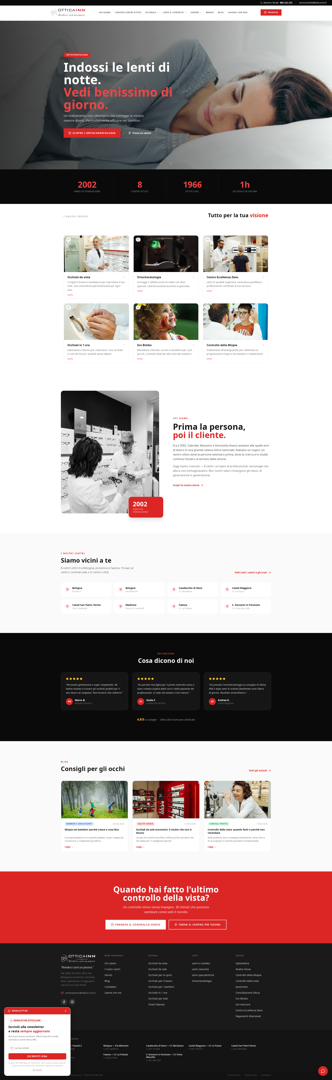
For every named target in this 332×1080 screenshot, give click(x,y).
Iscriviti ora (37, 1056)
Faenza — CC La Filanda (115, 1054)
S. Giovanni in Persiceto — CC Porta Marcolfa (164, 1055)
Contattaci (110, 986)
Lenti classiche (200, 969)
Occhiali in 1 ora (157, 992)
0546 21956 (111, 1057)
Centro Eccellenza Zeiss (249, 1010)
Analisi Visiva (243, 969)
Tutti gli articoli (258, 770)
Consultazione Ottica (248, 992)
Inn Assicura (243, 1004)
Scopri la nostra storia (186, 485)
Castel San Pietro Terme (243, 1045)
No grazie (37, 1069)
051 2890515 (112, 1049)
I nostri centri (112, 969)
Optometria (242, 963)
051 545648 (69, 1049)
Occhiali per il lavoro (160, 981)
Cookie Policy (251, 1075)
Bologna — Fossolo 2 (71, 1045)
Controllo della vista (247, 981)
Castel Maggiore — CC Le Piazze (205, 1045)
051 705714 (196, 1049)
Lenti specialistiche (203, 975)
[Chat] (323, 1071)
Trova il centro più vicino (199, 924)
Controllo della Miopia (248, 975)
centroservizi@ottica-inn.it (80, 992)
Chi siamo (105, 12)
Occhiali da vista (157, 963)
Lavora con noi (237, 12)
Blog (221, 12)
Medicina (65, 1054)
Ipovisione (242, 986)
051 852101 (69, 1057)
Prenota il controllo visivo (137, 924)
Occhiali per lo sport (160, 975)
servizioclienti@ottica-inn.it (312, 2)
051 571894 (154, 1049)
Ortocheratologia (202, 981)
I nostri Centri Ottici (128, 12)
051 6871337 (155, 1060)
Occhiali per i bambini (161, 986)
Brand (210, 12)
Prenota (273, 12)
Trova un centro (118, 127)
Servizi (195, 12)
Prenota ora (82, 127)
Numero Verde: (278, 2)
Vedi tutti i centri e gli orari (251, 572)
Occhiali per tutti (158, 998)
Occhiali (150, 12)
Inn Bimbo (242, 998)
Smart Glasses (156, 1004)
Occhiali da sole (157, 969)
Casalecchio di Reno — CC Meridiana (164, 1045)
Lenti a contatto (173, 12)
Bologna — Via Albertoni (115, 1045)
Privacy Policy (233, 1075)
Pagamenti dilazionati (248, 1016)
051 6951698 (240, 1049)
